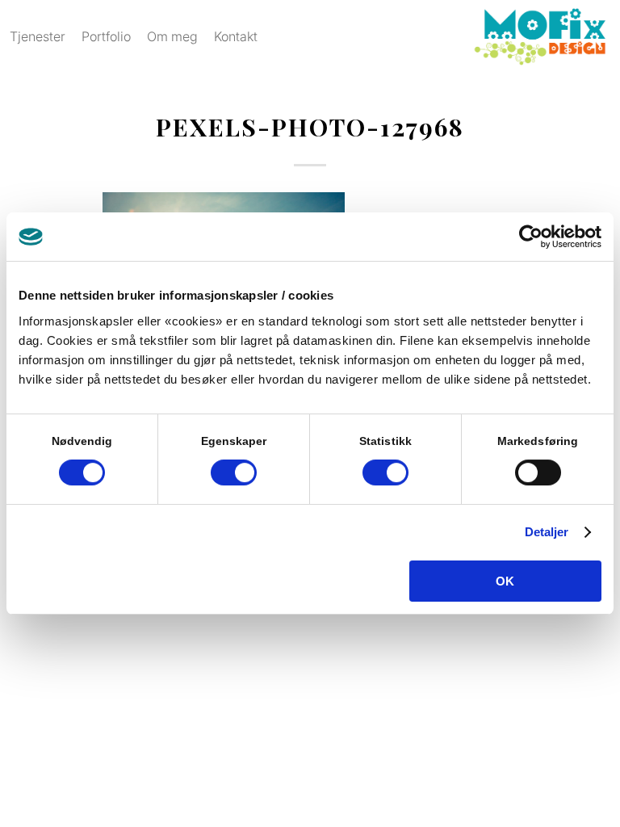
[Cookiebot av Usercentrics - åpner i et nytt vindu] (530, 237)
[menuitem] (37, 36)
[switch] (234, 472)
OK (505, 581)
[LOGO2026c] (539, 36)
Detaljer (547, 532)
